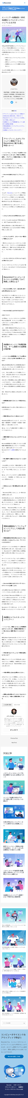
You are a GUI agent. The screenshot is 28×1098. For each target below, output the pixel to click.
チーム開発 (12, 450)
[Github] (17, 730)
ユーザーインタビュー (7, 25)
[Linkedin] (13, 730)
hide (15, 110)
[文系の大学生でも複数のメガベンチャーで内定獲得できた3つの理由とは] (14, 982)
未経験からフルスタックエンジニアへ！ (13, 130)
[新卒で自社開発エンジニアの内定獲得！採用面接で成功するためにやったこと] (14, 1004)
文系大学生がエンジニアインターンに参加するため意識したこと (13, 823)
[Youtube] (15, 730)
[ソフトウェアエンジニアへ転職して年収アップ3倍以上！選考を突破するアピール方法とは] (14, 960)
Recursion (9, 192)
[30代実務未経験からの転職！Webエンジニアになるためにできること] (14, 938)
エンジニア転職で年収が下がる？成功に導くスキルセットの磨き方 (13, 799)
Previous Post (14, 738)
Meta (7, 726)
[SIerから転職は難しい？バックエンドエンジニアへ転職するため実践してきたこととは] (14, 916)
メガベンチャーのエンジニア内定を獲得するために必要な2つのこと (13, 775)
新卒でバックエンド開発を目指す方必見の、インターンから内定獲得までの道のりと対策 (13, 848)
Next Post (14, 742)
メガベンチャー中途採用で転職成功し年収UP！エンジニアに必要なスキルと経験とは (13, 872)
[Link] (16, 102)
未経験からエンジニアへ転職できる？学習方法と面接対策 (13, 896)
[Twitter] (12, 102)
